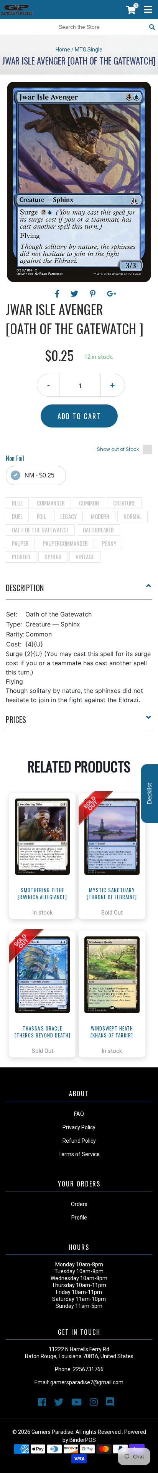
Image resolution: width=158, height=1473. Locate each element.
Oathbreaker (98, 529)
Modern (100, 516)
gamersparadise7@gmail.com (86, 1382)
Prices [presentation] (16, 719)
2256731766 (88, 1369)
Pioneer (21, 556)
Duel (17, 516)
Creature (124, 503)
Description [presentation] (25, 587)
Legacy (68, 516)
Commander (51, 503)
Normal (132, 516)
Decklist (149, 793)
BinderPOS (82, 1440)
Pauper (20, 543)
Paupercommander (65, 543)
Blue (17, 503)
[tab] (79, 591)
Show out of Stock (118, 449)
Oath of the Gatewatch (40, 529)
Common (89, 503)
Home (63, 49)
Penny (109, 543)
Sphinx (52, 556)
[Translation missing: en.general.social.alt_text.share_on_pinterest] (94, 293)
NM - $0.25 (39, 475)
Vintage (85, 556)
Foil (41, 516)
